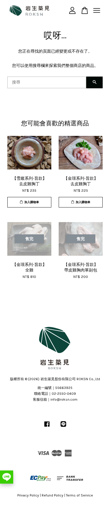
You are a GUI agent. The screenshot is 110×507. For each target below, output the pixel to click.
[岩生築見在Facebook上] (47, 427)
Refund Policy (52, 495)
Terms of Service (79, 495)
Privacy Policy (28, 495)
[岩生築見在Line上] (63, 427)
